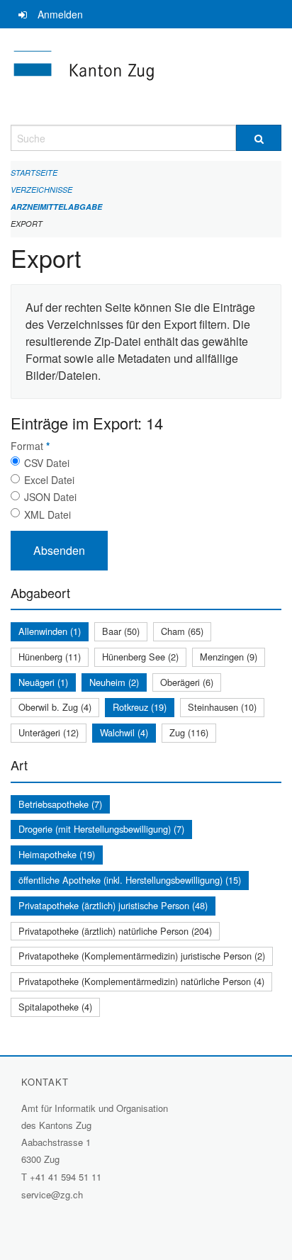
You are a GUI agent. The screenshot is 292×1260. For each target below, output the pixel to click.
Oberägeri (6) (186, 682)
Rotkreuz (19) (140, 707)
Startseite (34, 172)
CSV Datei (46, 463)
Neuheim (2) (114, 682)
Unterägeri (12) (48, 732)
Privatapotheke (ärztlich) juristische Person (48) (113, 905)
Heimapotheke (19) (56, 854)
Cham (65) (182, 631)
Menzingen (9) (228, 656)
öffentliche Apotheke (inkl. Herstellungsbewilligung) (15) (129, 880)
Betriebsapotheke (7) (60, 804)
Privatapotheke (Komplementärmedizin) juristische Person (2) (141, 955)
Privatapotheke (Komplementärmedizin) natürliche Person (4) (141, 981)
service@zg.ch (52, 1194)
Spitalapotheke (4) (55, 1006)
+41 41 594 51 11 (65, 1176)
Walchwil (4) (124, 732)
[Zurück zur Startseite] (146, 76)
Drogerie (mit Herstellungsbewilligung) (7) (101, 829)
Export (27, 223)
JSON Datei (50, 497)
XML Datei (47, 514)
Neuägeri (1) (43, 682)
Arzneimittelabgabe (56, 206)
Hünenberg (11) (49, 656)
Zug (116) (188, 732)
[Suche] (258, 138)
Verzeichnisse (41, 189)
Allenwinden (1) (49, 631)
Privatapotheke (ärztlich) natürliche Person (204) (115, 931)
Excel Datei (49, 480)
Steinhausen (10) (222, 707)
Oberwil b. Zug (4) (54, 707)
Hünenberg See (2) (140, 656)
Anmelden (60, 14)
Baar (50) (121, 631)
